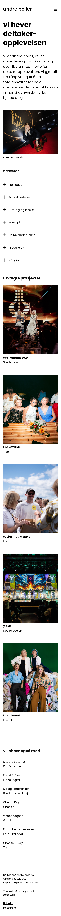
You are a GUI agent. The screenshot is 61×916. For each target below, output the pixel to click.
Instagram (9, 908)
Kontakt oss (43, 87)
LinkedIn (8, 903)
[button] (30, 184)
